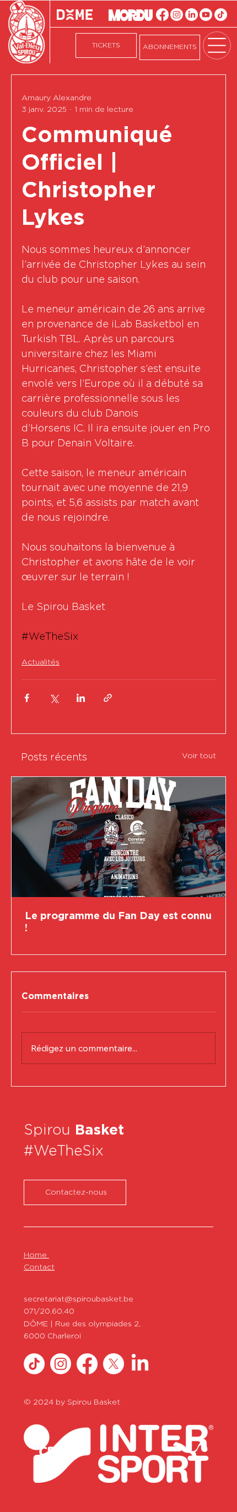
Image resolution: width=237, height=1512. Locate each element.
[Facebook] (162, 14)
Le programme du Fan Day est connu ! (118, 922)
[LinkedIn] (191, 14)
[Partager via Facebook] (26, 698)
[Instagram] (176, 14)
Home (36, 1255)
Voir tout (199, 756)
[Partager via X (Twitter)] (54, 698)
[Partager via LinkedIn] (81, 698)
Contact (39, 1267)
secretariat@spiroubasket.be (78, 1299)
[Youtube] (206, 14)
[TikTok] (220, 14)
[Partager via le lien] (108, 698)
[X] (113, 1363)
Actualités (40, 662)
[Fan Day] (118, 837)
